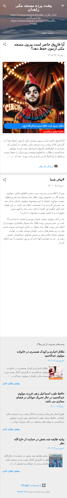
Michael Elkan (22, 492)
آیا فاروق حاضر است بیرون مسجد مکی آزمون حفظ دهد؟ (39, 46)
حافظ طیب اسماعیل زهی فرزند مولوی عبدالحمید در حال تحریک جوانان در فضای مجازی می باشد (40, 397)
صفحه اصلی (47, 32)
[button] (5, 44)
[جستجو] (5, 7)
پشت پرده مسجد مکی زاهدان (33, 7)
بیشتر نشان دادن (11, 383)
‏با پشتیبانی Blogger (31, 485)
